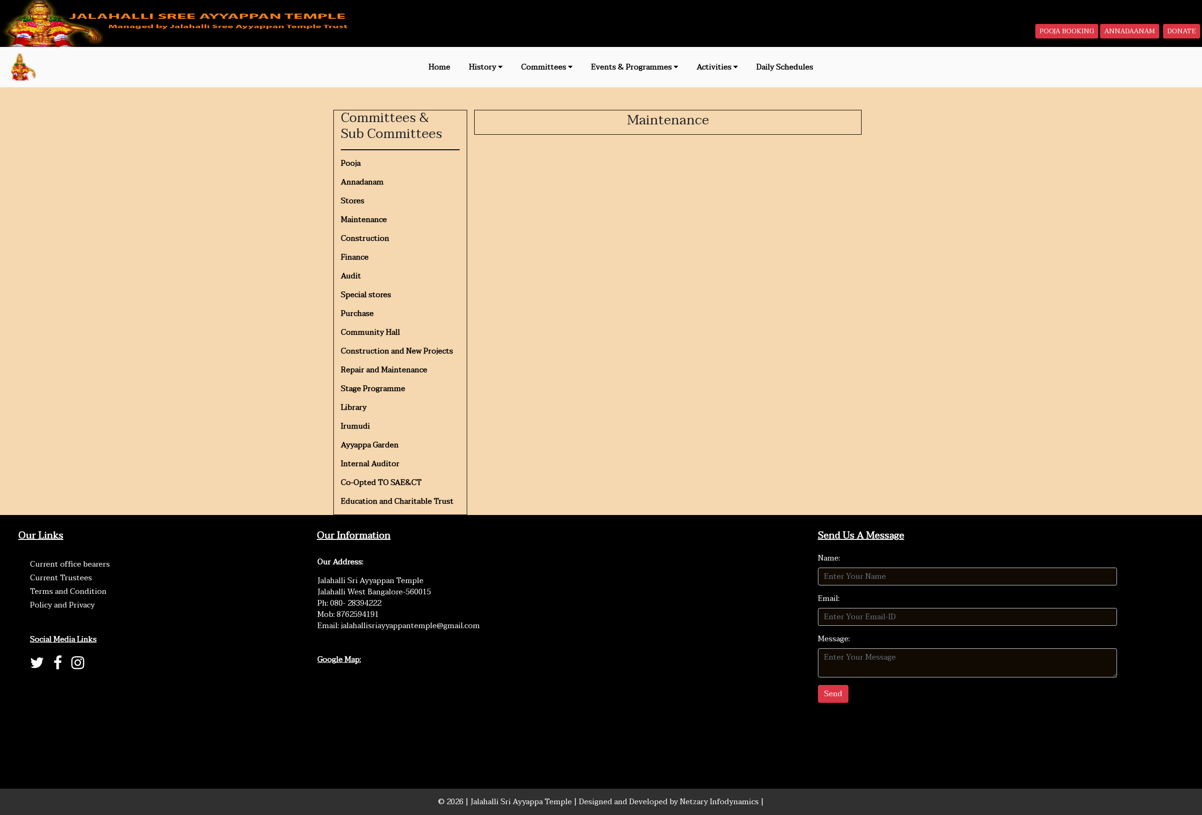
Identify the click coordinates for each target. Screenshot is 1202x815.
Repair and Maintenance (384, 370)
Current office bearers (70, 564)
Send (833, 693)
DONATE (1181, 31)
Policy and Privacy (62, 605)
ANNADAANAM (1129, 31)
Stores (352, 201)
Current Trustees (61, 577)
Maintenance (364, 219)
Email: (829, 598)
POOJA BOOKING (1067, 31)
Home (439, 67)
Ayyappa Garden (370, 445)
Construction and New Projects (397, 351)
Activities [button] (715, 67)
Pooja (351, 163)
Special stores (366, 294)
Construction (365, 238)
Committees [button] (544, 67)
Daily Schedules (784, 67)
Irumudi (355, 426)
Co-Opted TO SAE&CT (381, 482)
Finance (355, 257)
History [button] (483, 67)
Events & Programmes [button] (632, 67)
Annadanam (362, 182)
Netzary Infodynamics (720, 801)
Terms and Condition (68, 591)
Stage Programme (373, 388)
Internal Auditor (370, 463)
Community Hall (370, 332)
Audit (351, 276)
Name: (829, 558)
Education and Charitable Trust (397, 501)
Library (354, 407)
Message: (834, 639)
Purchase (357, 313)
